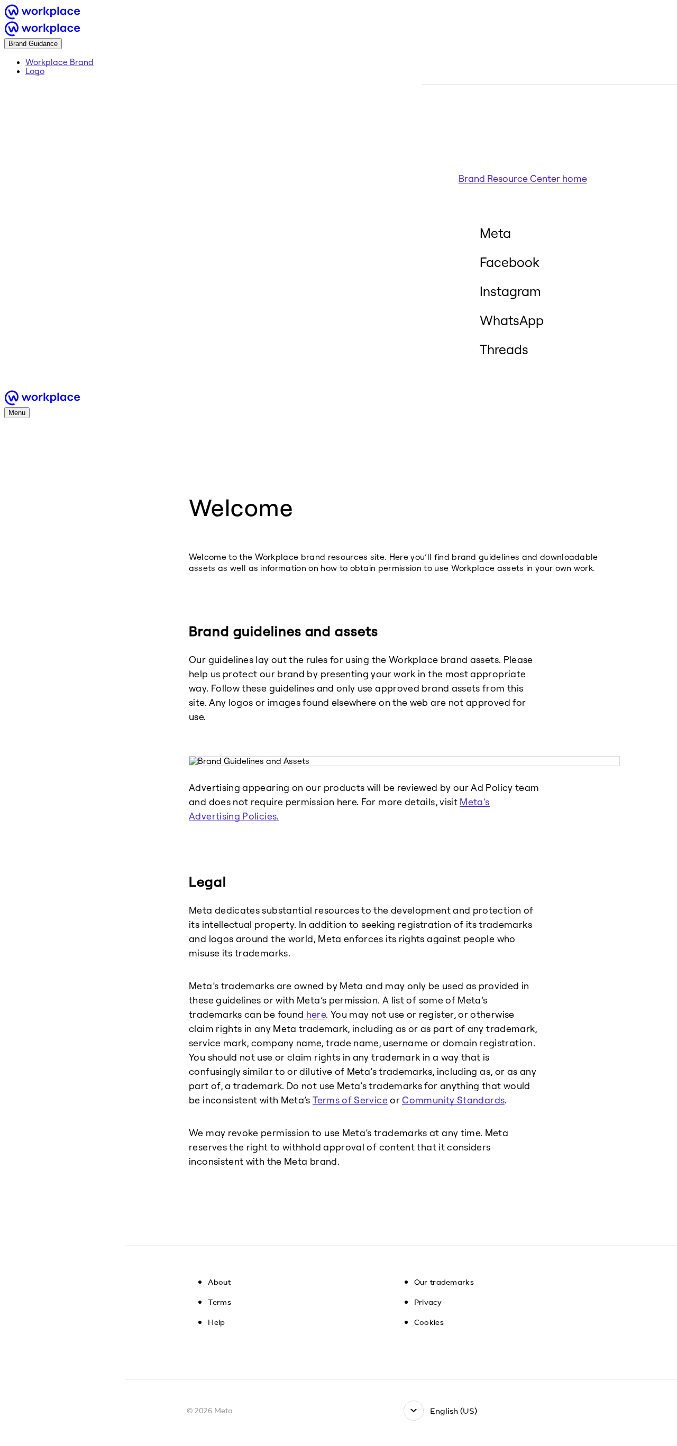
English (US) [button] (453, 1410)
